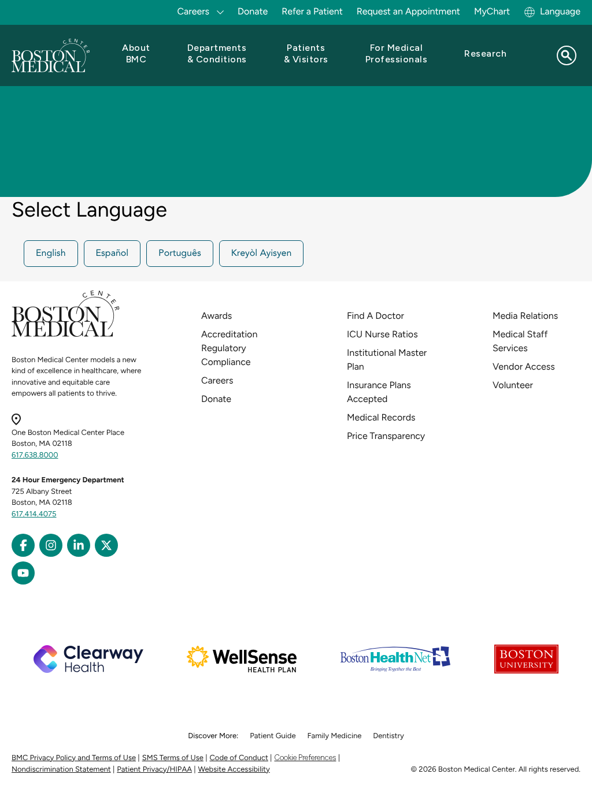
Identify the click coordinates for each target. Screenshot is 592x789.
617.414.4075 (34, 514)
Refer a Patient (312, 11)
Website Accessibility (234, 769)
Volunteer (513, 384)
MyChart (492, 11)
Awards (216, 315)
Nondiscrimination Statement (61, 769)
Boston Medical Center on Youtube (23, 573)
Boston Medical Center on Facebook (23, 545)
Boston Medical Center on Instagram (50, 545)
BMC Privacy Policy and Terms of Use (74, 758)
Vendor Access (524, 366)
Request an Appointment (408, 11)
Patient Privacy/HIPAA (154, 769)
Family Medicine (335, 736)
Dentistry (388, 736)
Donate (253, 11)
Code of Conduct (239, 758)
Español (112, 253)
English (51, 253)
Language (560, 11)
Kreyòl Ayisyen (261, 253)
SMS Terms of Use (173, 758)
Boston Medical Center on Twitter (106, 545)
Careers (217, 380)
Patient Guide (272, 736)
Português (179, 253)
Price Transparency (386, 435)
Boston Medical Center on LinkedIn (78, 545)
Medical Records (381, 417)
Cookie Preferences (305, 757)
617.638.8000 (35, 455)
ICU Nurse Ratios (382, 334)
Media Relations (525, 315)
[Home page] (66, 334)
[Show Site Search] (566, 55)
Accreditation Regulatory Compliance (229, 348)
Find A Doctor (375, 315)
